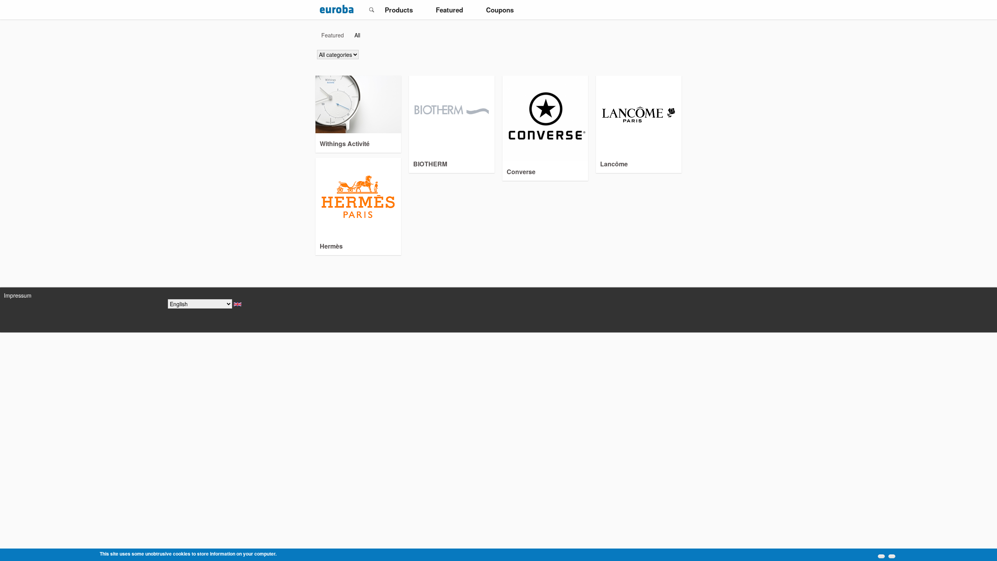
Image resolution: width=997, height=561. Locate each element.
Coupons (500, 9)
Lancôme (614, 163)
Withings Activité (345, 143)
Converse (521, 171)
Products (399, 9)
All (359, 35)
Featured (449, 9)
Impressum (18, 295)
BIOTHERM (430, 163)
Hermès (331, 246)
